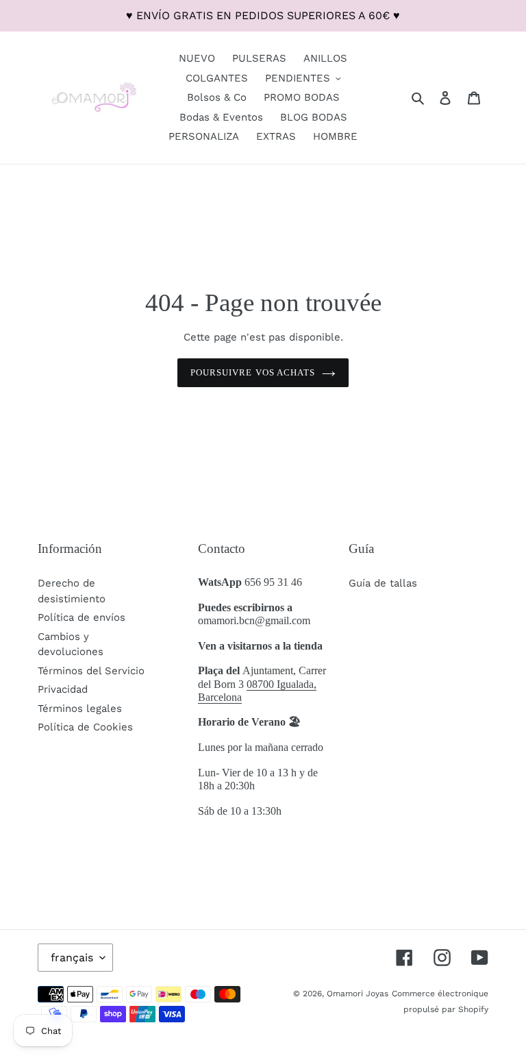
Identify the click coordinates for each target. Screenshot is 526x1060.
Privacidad (63, 689)
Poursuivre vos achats (252, 372)
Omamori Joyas (357, 993)
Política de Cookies (85, 727)
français (72, 957)
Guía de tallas (383, 583)
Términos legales (80, 708)
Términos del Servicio (91, 671)
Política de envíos (81, 617)
